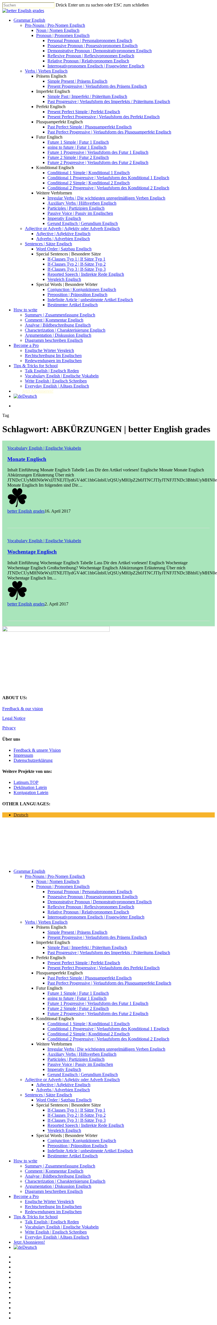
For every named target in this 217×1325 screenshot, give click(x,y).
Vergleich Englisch (64, 279)
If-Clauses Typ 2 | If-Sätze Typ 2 (76, 264)
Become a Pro (26, 345)
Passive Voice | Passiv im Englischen (80, 213)
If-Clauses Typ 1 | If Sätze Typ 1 (76, 259)
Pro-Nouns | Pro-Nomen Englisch (55, 25)
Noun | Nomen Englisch (57, 30)
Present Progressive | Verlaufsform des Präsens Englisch (97, 86)
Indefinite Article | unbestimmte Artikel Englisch (90, 299)
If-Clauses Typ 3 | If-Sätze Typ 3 (76, 269)
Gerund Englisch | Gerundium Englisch (82, 223)
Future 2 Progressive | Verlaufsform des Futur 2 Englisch (97, 162)
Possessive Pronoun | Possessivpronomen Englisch (92, 45)
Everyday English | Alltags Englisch (57, 386)
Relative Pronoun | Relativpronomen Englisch (88, 60)
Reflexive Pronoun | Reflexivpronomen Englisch (90, 55)
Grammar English (29, 20)
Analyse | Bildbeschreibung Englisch (58, 325)
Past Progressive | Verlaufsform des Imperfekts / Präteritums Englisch (108, 101)
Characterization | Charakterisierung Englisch (65, 330)
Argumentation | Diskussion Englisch (58, 335)
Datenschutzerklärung (33, 760)
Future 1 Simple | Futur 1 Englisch (78, 142)
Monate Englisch (26, 459)
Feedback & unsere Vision (37, 750)
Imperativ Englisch (64, 218)
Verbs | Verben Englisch (46, 71)
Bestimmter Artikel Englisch (72, 304)
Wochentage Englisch (32, 552)
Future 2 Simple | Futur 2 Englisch (78, 157)
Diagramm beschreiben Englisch (54, 340)
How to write (25, 309)
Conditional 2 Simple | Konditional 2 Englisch (88, 182)
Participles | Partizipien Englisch (76, 208)
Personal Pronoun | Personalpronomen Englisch (89, 40)
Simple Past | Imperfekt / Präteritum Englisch (87, 96)
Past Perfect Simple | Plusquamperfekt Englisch (89, 126)
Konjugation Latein (31, 792)
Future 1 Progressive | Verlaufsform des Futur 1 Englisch (97, 152)
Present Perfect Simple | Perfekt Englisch (83, 111)
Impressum (23, 755)
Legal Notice (13, 718)
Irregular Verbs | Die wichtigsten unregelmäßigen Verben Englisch (106, 198)
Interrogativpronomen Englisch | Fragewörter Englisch (95, 66)
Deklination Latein (30, 787)
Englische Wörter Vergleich (49, 350)
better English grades (26, 511)
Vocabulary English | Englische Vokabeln (62, 375)
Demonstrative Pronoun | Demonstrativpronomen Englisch (99, 50)
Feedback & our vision (22, 708)
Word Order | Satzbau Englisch (64, 248)
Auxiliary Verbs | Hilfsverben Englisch (81, 203)
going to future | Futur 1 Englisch (77, 147)
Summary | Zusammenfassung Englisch (60, 314)
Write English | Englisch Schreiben (56, 381)
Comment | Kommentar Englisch (54, 320)
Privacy (9, 727)
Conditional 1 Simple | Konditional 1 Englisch (88, 172)
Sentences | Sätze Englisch (48, 243)
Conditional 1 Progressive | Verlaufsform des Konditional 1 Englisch (108, 177)
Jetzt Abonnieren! (37, 391)
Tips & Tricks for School (36, 365)
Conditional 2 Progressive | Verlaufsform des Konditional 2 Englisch (108, 187)
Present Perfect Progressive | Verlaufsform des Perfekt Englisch (103, 116)
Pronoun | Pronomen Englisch (63, 35)
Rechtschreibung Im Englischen (53, 355)
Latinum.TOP (26, 782)
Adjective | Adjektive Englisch (63, 233)
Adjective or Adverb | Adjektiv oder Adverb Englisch (72, 228)
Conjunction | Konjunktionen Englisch (81, 289)
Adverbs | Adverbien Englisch (63, 238)
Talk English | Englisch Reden (52, 370)
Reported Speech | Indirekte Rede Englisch (85, 274)
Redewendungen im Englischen (53, 360)
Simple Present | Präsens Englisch (77, 81)
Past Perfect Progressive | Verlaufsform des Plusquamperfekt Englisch (109, 132)
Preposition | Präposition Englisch (77, 294)
